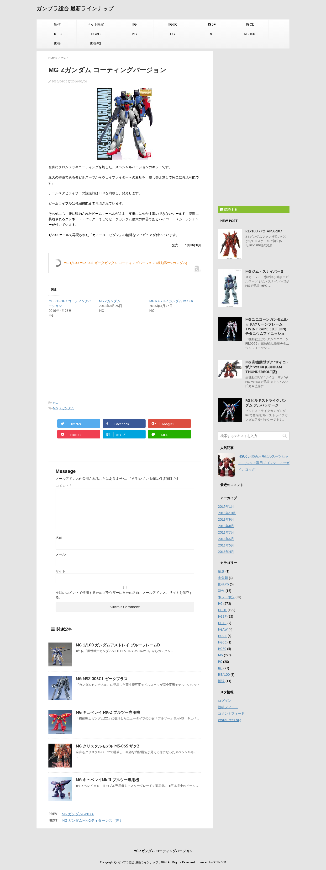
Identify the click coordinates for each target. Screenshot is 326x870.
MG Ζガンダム (109, 301)
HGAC (95, 34)
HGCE (249, 24)
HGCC (222, 642)
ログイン (224, 700)
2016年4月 (226, 552)
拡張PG (95, 43)
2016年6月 (226, 539)
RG (211, 34)
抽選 (221, 571)
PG (172, 34)
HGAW (223, 629)
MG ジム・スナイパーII (264, 271)
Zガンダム (66, 408)
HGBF (211, 24)
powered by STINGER (211, 862)
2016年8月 (226, 526)
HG (134, 24)
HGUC (173, 24)
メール (61, 554)
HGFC (57, 34)
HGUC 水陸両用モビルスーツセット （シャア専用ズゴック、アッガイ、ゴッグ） (263, 462)
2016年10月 (227, 513)
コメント (63, 486)
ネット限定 (95, 24)
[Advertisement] (88, 358)
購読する (230, 209)
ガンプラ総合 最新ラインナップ (75, 8)
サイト (61, 571)
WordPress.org (229, 720)
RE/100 (249, 34)
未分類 (223, 578)
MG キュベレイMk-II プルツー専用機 (107, 779)
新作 (57, 24)
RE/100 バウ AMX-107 (263, 231)
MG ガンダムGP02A (78, 814)
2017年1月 (226, 506)
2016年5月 (226, 545)
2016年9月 (226, 519)
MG (134, 34)
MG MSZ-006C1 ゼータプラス (102, 678)
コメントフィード (231, 713)
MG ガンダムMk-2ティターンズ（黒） (92, 820)
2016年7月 (226, 532)
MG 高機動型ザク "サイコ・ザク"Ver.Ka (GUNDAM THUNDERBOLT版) (267, 367)
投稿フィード (228, 707)
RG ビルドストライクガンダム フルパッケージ (266, 402)
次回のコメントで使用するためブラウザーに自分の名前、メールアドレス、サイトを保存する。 (124, 595)
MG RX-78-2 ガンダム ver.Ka (171, 301)
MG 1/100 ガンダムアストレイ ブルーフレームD (118, 645)
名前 (59, 537)
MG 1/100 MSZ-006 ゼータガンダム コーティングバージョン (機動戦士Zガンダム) (125, 263)
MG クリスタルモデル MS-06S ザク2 (107, 746)
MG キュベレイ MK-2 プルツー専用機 (108, 712)
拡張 (57, 43)
